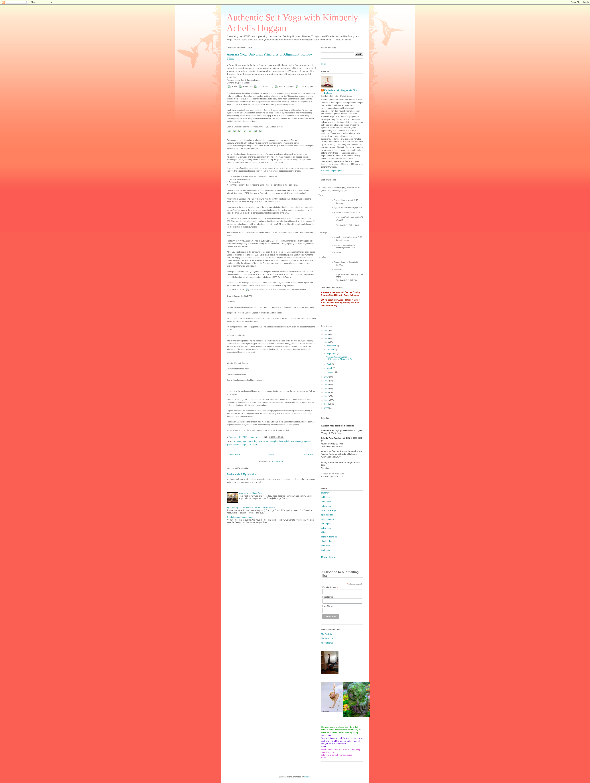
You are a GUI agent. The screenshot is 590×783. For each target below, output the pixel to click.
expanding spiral (271, 441)
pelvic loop (326, 528)
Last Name (327, 606)
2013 (326, 392)
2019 (326, 338)
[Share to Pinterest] (282, 437)
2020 (326, 334)
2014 (326, 388)
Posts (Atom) (277, 461)
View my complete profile (332, 171)
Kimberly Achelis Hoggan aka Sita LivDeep (340, 91)
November (331, 346)
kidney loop (326, 506)
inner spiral (284, 441)
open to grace (327, 515)
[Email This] (270, 437)
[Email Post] (265, 437)
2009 (326, 408)
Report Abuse (328, 557)
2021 (326, 330)
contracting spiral (254, 441)
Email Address (330, 587)
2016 (326, 381)
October (330, 349)
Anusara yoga (240, 441)
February (331, 372)
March (330, 368)
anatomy (325, 493)
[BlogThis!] (273, 437)
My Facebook (327, 638)
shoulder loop (327, 541)
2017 (326, 377)
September (332, 353)
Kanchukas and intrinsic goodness (242, 517)
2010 (326, 404)
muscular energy (328, 510)
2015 (326, 384)
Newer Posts (234, 454)
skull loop (325, 545)
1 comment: (255, 437)
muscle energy (296, 441)
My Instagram (327, 643)
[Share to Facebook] (279, 437)
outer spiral (252, 444)
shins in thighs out (329, 537)
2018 (326, 342)
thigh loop (325, 550)
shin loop (325, 532)
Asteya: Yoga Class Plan (250, 493)
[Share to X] (276, 437)
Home (271, 454)
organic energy (239, 444)
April (329, 364)
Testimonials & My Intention (241, 474)
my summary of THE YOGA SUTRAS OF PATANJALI (251, 507)
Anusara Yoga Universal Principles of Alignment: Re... (340, 358)
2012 (326, 396)
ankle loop (325, 497)
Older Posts (308, 454)
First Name (327, 597)
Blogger (307, 777)
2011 (326, 400)
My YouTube (326, 634)
